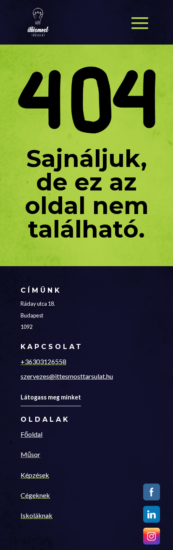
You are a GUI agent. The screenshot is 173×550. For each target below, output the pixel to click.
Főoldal (31, 434)
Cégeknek (35, 495)
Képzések (35, 475)
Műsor (30, 454)
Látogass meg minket (51, 397)
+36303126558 (43, 361)
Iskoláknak (36, 515)
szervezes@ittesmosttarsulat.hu (67, 376)
